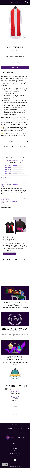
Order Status (15, 446)
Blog (15, 451)
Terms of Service (15, 453)
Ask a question (15, 141)
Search (15, 443)
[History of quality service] (15, 319)
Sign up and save (14, 432)
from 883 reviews (15, 393)
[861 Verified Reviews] (15, 380)
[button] (8, 165)
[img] (5, 182)
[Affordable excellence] (15, 347)
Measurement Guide (14, 428)
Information (14, 424)
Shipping (8, 56)
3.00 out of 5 (19, 160)
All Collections (15, 448)
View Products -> (9, 253)
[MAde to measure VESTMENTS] (15, 293)
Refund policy (15, 456)
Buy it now (15, 67)
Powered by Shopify (15, 466)
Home (14, 44)
